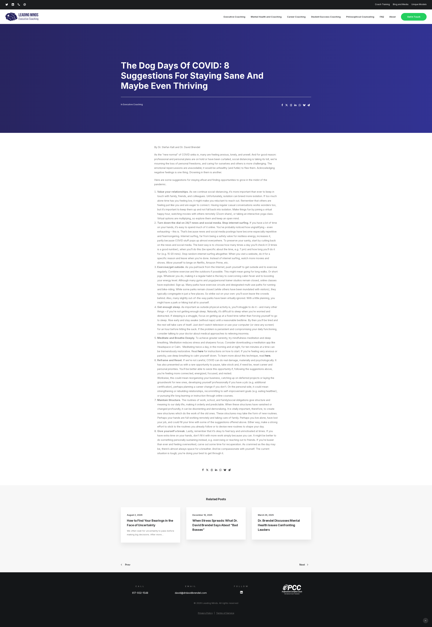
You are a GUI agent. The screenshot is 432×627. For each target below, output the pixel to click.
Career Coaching (296, 16)
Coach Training (382, 4)
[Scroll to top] (425, 620)
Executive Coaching (234, 16)
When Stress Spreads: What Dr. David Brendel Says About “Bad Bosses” (215, 525)
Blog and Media (400, 4)
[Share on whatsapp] (300, 105)
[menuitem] (383, 4)
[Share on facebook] (282, 105)
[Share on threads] (291, 105)
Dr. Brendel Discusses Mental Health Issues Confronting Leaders (279, 525)
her (200, 351)
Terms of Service (225, 613)
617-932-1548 (140, 592)
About (392, 16)
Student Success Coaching (326, 16)
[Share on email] (308, 105)
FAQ (382, 16)
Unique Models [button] (419, 4)
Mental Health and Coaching (266, 16)
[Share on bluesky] (304, 105)
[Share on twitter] (287, 105)
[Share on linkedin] (295, 105)
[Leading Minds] (21, 16)
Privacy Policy (205, 613)
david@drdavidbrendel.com (191, 592)
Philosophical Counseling (360, 16)
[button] (241, 592)
